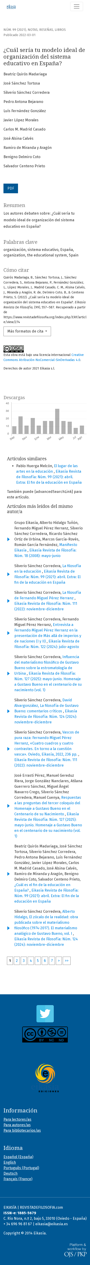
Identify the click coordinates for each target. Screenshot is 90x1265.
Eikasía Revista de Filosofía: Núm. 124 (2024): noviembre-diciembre (45, 716)
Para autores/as (17, 1125)
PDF (10, 188)
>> (67, 960)
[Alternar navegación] (76, 6)
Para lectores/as (17, 1119)
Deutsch (10, 1173)
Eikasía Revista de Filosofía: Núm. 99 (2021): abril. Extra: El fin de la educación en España (49, 477)
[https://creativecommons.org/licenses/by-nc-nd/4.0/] (45, 1034)
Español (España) (18, 1157)
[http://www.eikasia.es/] (45, 1078)
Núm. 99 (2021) (14, 30)
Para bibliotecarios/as (22, 1130)
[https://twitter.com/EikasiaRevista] (45, 1013)
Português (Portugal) (21, 1168)
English (9, 1162)
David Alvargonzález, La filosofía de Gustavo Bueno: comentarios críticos (46, 705)
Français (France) (17, 1179)
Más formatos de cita (25, 331)
